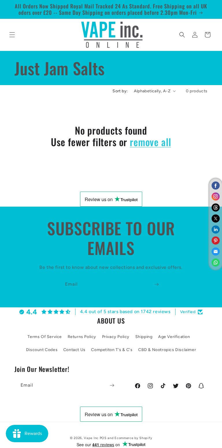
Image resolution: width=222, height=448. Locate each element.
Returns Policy (82, 336)
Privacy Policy (116, 336)
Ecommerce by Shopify (133, 438)
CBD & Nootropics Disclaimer (167, 349)
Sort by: (120, 91)
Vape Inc (91, 438)
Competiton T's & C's (111, 349)
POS (103, 438)
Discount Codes (42, 349)
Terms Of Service (44, 336)
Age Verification (174, 336)
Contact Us (74, 349)
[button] (12, 34)
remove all (150, 142)
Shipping (144, 336)
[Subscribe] (156, 284)
